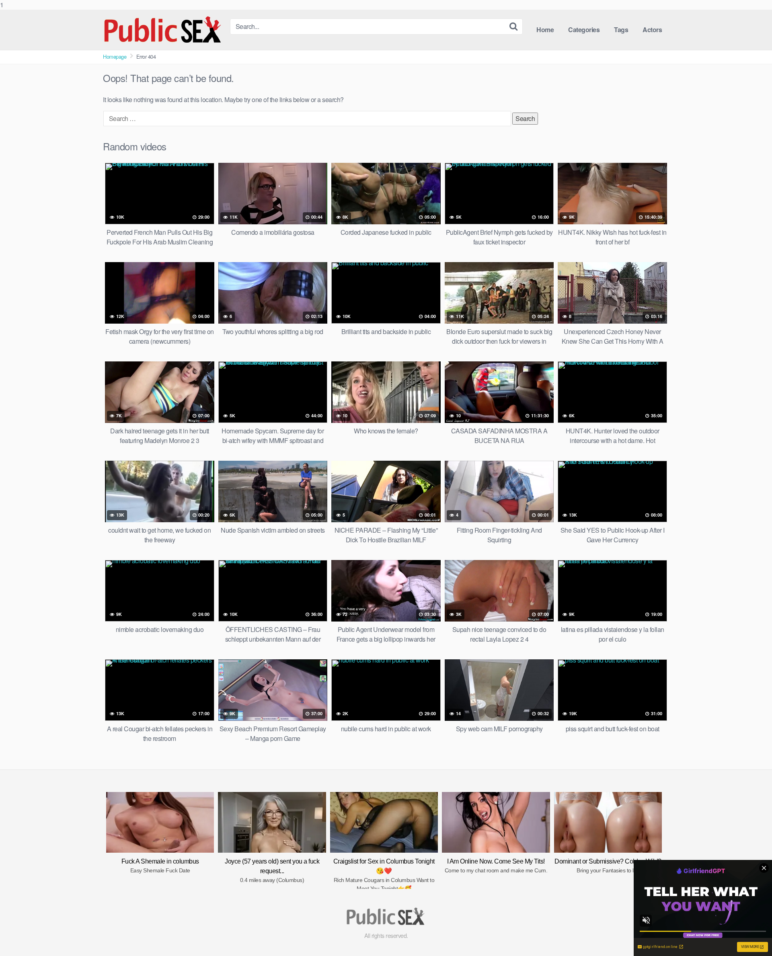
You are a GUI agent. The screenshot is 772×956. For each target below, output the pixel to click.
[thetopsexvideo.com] (163, 29)
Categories (584, 29)
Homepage (114, 56)
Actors (652, 29)
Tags (621, 29)
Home (545, 29)
